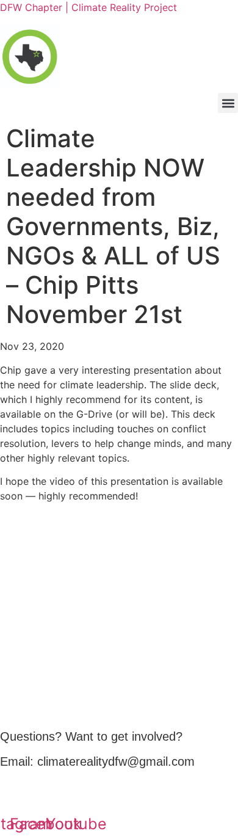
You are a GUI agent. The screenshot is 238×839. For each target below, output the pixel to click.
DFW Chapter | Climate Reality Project (88, 7)
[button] (228, 103)
